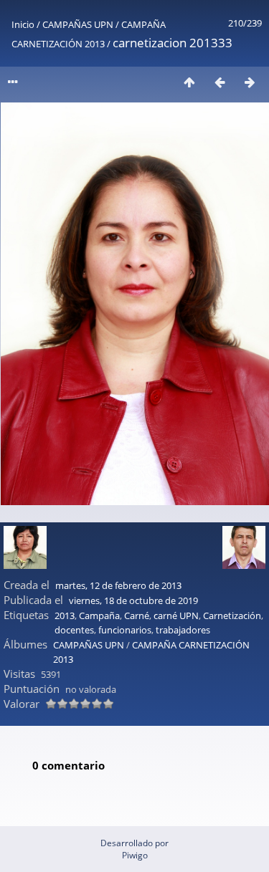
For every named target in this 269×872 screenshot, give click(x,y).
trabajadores (183, 629)
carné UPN (176, 615)
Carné (136, 615)
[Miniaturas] (189, 82)
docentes (74, 629)
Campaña (99, 615)
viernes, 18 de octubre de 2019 (133, 600)
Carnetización (232, 615)
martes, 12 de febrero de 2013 (118, 585)
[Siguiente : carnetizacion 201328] (250, 82)
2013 (65, 615)
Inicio (22, 24)
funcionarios (124, 629)
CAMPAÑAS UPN (77, 24)
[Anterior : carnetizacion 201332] (219, 82)
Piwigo (135, 855)
